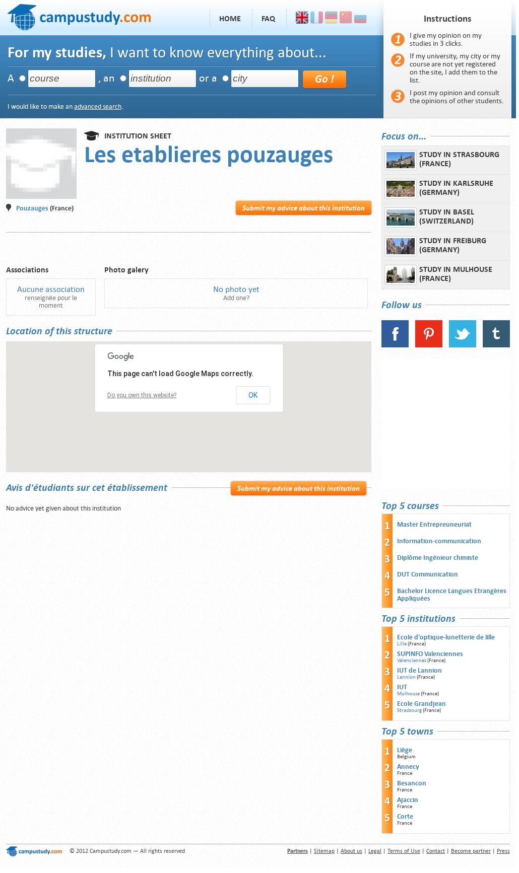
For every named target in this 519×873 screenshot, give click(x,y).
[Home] (79, 16)
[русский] (360, 18)
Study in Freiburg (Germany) (452, 245)
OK (252, 395)
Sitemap (324, 851)
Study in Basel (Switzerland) (446, 216)
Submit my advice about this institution (303, 208)
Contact (435, 851)
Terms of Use (403, 851)
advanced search (97, 106)
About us (351, 851)
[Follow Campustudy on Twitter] (462, 345)
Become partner (471, 851)
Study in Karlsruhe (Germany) (456, 188)
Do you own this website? (141, 395)
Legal (374, 851)
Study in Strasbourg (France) (459, 159)
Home (230, 18)
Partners (297, 851)
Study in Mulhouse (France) (455, 274)
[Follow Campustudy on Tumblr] (496, 345)
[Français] (316, 18)
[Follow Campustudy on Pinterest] (428, 345)
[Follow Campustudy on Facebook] (395, 345)
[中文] (346, 18)
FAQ (268, 18)
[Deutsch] (331, 18)
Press (503, 851)
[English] (302, 18)
